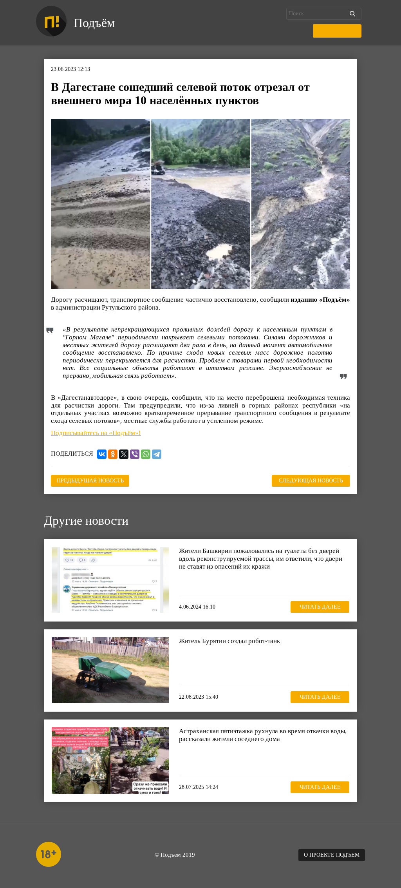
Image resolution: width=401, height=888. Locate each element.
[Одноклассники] (112, 454)
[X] (123, 454)
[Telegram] (156, 454)
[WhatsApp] (145, 454)
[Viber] (134, 454)
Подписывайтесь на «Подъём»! (96, 433)
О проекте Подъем (331, 855)
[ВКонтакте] (102, 454)
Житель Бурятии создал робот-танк (229, 641)
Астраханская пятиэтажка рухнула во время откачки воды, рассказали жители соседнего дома (263, 735)
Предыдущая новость (90, 481)
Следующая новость (311, 481)
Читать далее (320, 607)
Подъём (94, 23)
